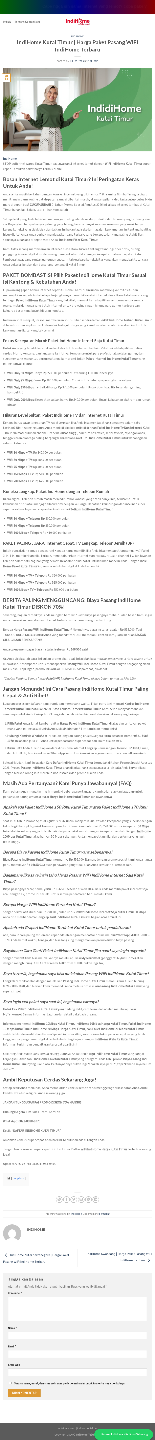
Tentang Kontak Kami (27, 21)
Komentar (15, 1293)
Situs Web (14, 1365)
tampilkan (18, 1178)
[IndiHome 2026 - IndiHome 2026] (77, 21)
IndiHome (77, 36)
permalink (104, 1214)
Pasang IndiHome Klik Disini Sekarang (124, 1434)
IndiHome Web (66, 1428)
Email (12, 1346)
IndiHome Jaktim (87, 1428)
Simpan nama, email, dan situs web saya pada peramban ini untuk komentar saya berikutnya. (69, 1383)
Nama (12, 1328)
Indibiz (7, 21)
